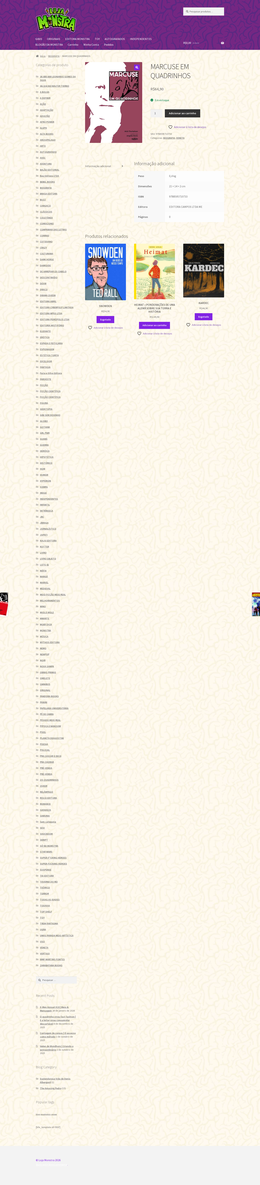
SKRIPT (44, 839)
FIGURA (44, 403)
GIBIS (38, 39)
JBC (42, 516)
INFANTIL (45, 504)
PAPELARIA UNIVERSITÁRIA (54, 708)
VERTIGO (45, 953)
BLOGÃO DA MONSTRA (49, 44)
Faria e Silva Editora (51, 373)
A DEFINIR (45, 98)
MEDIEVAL (45, 588)
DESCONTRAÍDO (48, 277)
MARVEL (44, 582)
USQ (42, 941)
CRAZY (43, 247)
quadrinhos (46, 1114)
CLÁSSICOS (46, 211)
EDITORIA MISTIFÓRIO (52, 325)
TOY (97, 39)
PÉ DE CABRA (47, 714)
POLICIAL (45, 750)
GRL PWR (45, 432)
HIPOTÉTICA (46, 457)
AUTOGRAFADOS (115, 39)
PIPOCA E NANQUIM (50, 726)
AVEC (42, 157)
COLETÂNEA (46, 217)
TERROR (44, 893)
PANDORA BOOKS (49, 696)
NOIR (42, 660)
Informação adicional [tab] (98, 166)
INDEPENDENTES (141, 39)
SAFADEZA (45, 810)
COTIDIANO (46, 241)
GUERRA (44, 445)
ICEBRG (44, 486)
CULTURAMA (46, 253)
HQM (42, 468)
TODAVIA (45, 905)
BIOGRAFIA (54, 56)
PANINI (43, 702)
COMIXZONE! (47, 223)
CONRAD (44, 235)
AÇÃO (43, 104)
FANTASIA (45, 367)
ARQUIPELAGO (48, 139)
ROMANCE (45, 804)
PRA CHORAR (47, 762)
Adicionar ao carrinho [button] (154, 325)
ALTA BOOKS (46, 133)
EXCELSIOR (46, 361)
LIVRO (43, 552)
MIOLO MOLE (47, 612)
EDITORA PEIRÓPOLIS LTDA (54, 319)
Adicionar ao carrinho (182, 113)
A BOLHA (44, 92)
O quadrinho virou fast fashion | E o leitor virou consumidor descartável (58, 1020)
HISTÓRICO (46, 463)
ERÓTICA (45, 337)
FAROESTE (45, 379)
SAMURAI (45, 815)
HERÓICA (45, 451)
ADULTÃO (45, 116)
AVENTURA (46, 163)
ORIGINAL (45, 690)
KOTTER (44, 546)
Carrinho (73, 44)
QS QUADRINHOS (49, 779)
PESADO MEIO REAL (50, 720)
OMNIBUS (45, 684)
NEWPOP (44, 654)
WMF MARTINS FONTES (52, 959)
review (54, 1114)
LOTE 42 (44, 564)
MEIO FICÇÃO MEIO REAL (53, 594)
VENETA (180, 138)
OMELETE (45, 678)
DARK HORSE (47, 259)
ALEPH (43, 127)
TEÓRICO (45, 887)
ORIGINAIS (53, 39)
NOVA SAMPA (47, 666)
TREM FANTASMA (49, 923)
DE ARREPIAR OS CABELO (53, 271)
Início (43, 56)
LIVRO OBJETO (48, 558)
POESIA (44, 744)
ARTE (43, 145)
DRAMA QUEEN (48, 295)
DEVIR (43, 283)
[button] (137, 67)
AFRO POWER (47, 121)
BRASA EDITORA (48, 193)
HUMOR (44, 474)
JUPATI (44, 534)
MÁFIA (43, 570)
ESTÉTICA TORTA (49, 355)
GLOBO (44, 421)
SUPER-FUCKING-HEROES (53, 863)
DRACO (44, 289)
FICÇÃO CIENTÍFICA (50, 391)
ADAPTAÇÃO (46, 110)
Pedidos (109, 44)
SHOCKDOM (46, 833)
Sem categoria (48, 821)
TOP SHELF (46, 911)
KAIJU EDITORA (48, 540)
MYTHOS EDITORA (50, 642)
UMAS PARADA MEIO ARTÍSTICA (56, 935)
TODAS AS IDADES (50, 899)
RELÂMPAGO (46, 791)
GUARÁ (43, 439)
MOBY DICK (46, 624)
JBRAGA (44, 522)
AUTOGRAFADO (48, 151)
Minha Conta (91, 44)
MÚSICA (44, 636)
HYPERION (45, 480)
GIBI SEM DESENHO (50, 415)
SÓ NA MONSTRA (49, 845)
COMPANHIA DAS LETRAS (53, 229)
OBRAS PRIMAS (48, 672)
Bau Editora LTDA (49, 175)
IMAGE (43, 492)
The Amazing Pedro (50, 1088)
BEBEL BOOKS (47, 181)
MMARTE (44, 618)
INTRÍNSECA (46, 510)
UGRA (43, 929)
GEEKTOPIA (46, 409)
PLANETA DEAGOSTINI (52, 738)
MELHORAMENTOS (50, 600)
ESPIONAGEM (47, 349)
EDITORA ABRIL (48, 301)
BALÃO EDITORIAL (49, 169)
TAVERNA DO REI (49, 881)
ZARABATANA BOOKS (51, 965)
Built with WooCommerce (51, 1164)
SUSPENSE (45, 869)
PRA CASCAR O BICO (50, 756)
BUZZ (43, 199)
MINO (43, 606)
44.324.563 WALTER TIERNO (54, 86)
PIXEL (43, 732)
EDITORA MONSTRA (77, 39)
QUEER (43, 785)
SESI (42, 827)
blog (38, 1114)
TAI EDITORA (47, 875)
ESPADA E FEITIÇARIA (51, 343)
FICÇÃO (44, 385)
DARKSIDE (45, 265)
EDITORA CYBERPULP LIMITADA (56, 307)
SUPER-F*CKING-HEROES (53, 857)
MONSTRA (45, 630)
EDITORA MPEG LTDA (51, 313)
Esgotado (105, 319)
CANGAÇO (45, 205)
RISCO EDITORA (48, 797)
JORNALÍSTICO (48, 528)
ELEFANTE (45, 331)
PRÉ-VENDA (46, 768)
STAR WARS (46, 851)
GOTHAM (45, 427)
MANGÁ (44, 576)
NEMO (43, 648)
